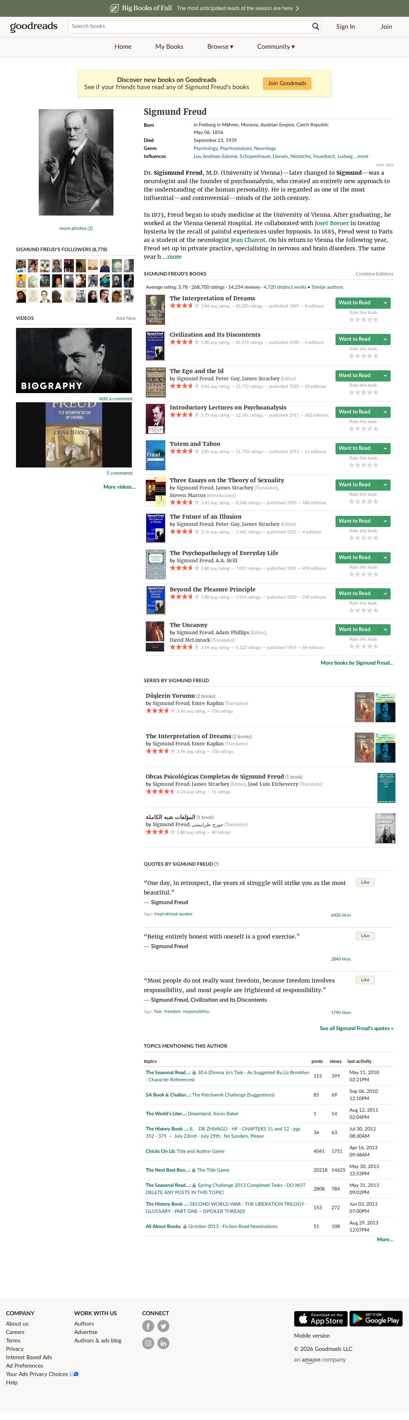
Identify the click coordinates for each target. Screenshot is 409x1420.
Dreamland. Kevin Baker (213, 1113)
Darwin (280, 156)
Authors (84, 1324)
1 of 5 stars (352, 319)
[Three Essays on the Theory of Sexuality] (156, 505)
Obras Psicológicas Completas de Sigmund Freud (215, 776)
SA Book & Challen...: (168, 1094)
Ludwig (345, 156)
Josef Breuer (332, 223)
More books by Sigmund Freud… (357, 663)
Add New (126, 318)
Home (123, 47)
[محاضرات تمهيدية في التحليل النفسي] (385, 841)
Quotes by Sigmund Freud (178, 864)
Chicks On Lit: (160, 1151)
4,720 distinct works (285, 287)
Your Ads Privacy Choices (37, 1374)
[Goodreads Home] (34, 27)
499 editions (314, 568)
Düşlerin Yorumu (170, 695)
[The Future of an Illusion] (156, 541)
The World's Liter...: (166, 1113)
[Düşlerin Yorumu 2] (385, 720)
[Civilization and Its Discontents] (155, 359)
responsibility (196, 1011)
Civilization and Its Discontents (229, 1000)
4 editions (312, 532)
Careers (15, 1332)
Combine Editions (374, 274)
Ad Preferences (24, 1366)
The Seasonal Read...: (168, 1072)
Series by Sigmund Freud (176, 680)
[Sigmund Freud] (76, 214)
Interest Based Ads (29, 1357)
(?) (216, 864)
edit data (385, 165)
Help (12, 1383)
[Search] (316, 26)
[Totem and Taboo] (155, 468)
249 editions (314, 597)
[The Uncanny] (155, 649)
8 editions (314, 306)
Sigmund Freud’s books (175, 274)
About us (17, 1324)
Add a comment (116, 398)
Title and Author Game (200, 1151)
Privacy (15, 1349)
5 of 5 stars (376, 319)
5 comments (120, 473)
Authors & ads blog (97, 1341)
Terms (13, 1341)
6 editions (314, 342)
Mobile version (312, 1336)
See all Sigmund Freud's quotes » (356, 1028)
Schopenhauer (255, 156)
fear (158, 1011)
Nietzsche (300, 156)
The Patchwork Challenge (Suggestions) (233, 1094)
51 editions (315, 451)
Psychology (206, 148)
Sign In (345, 27)
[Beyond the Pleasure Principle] (156, 613)
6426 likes (341, 915)
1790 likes (341, 1013)
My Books (169, 47)
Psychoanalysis (236, 148)
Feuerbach (324, 156)
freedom (172, 1011)
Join (386, 27)
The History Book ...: (167, 1128)
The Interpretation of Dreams (188, 736)
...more (361, 156)
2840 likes (341, 959)
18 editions (315, 386)
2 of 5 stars (358, 319)
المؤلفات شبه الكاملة (170, 817)
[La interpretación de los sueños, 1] (364, 720)
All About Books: (163, 1226)
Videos (25, 318)
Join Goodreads (287, 83)
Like (365, 882)
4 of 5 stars (370, 319)
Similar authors (327, 287)
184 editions (314, 503)
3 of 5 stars (364, 319)
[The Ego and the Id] (156, 395)
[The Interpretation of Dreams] (155, 323)
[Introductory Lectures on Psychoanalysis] (155, 432)
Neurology (265, 148)
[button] (220, 47)
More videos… (119, 487)
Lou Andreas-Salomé (215, 156)
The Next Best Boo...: (168, 1170)
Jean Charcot (248, 240)
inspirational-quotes (173, 914)
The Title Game (213, 1170)
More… (385, 1239)
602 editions (317, 415)
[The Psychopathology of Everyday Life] (156, 577)
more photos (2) (76, 228)
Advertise (85, 1332)
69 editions (313, 647)
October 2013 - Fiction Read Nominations (233, 1226)
